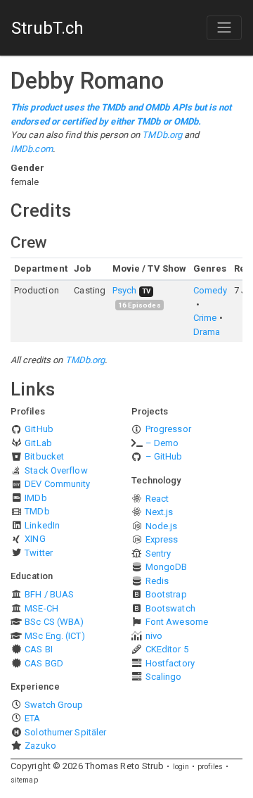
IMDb (35, 498)
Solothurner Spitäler (65, 732)
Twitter (39, 552)
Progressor (168, 429)
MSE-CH (41, 608)
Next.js (159, 512)
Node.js (161, 526)
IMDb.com (32, 149)
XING (35, 538)
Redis (157, 581)
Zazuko (40, 745)
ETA (32, 718)
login (181, 766)
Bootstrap (166, 594)
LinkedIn (42, 525)
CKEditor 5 (166, 649)
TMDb (37, 511)
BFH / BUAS (49, 594)
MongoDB (166, 567)
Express (162, 539)
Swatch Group (54, 704)
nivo (153, 636)
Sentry (158, 553)
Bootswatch (170, 608)
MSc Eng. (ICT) (54, 636)
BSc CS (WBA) (54, 621)
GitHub (39, 429)
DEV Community (57, 484)
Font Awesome (176, 621)
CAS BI (39, 649)
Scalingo (163, 676)
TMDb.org (162, 134)
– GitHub (164, 456)
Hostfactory (170, 663)
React (157, 498)
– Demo (162, 443)
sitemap (24, 780)
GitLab (38, 443)
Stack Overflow (56, 470)
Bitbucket (44, 456)
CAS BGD (44, 663)
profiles (210, 766)
